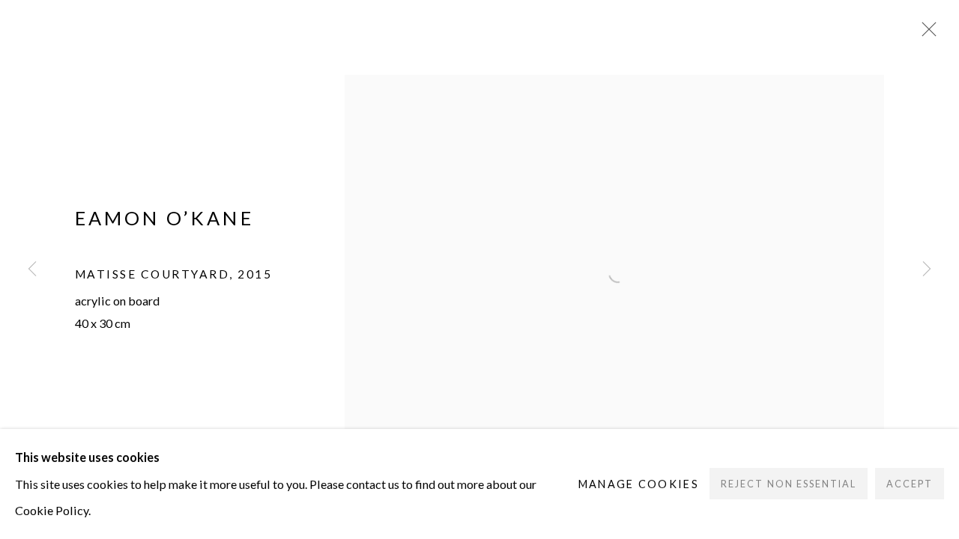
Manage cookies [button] (638, 484)
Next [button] (927, 269)
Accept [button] (909, 484)
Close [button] (925, 33)
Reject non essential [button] (788, 484)
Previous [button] (32, 269)
